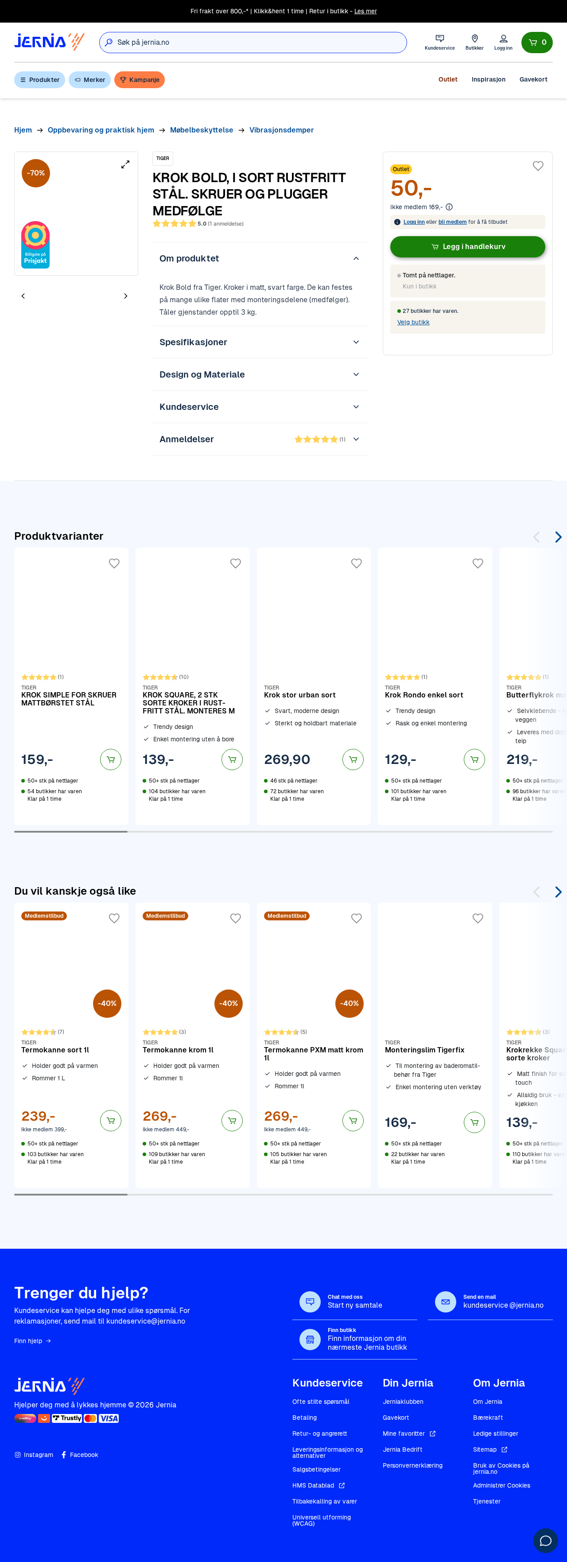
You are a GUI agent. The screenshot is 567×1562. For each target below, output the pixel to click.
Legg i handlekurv (474, 246)
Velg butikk (413, 322)
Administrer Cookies (501, 1485)
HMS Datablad (313, 1485)
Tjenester (487, 1501)
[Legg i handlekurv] (110, 759)
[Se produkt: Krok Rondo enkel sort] (435, 686)
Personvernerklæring (413, 1465)
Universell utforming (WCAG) (321, 1520)
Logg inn (414, 222)
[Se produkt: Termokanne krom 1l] (193, 1045)
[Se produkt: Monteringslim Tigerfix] (435, 1045)
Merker (94, 79)
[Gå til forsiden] (49, 42)
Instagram (38, 1454)
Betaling (304, 1417)
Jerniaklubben (403, 1401)
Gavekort (534, 79)
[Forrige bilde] (23, 296)
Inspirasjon (488, 79)
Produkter (44, 79)
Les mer (365, 11)
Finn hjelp (28, 1340)
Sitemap (485, 1449)
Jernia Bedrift (403, 1449)
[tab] (49, 297)
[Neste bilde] (126, 296)
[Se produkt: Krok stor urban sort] (314, 686)
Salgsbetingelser (316, 1469)
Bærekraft (488, 1417)
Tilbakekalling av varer (324, 1501)
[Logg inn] (503, 42)
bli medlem (453, 222)
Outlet (448, 79)
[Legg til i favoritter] (538, 166)
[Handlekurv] (537, 42)
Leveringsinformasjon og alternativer (327, 1452)
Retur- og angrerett (319, 1433)
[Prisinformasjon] (449, 207)
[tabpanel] (76, 214)
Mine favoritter (404, 1433)
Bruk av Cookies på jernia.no (501, 1468)
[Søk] (108, 42)
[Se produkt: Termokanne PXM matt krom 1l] (314, 1045)
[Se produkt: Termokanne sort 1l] (71, 1045)
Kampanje (144, 79)
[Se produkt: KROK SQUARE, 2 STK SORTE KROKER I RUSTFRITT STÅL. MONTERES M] (193, 686)
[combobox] (262, 42)
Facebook (84, 1454)
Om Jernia (487, 1401)
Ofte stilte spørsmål (321, 1401)
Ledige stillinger (495, 1433)
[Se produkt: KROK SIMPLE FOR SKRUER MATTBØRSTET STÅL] (71, 686)
